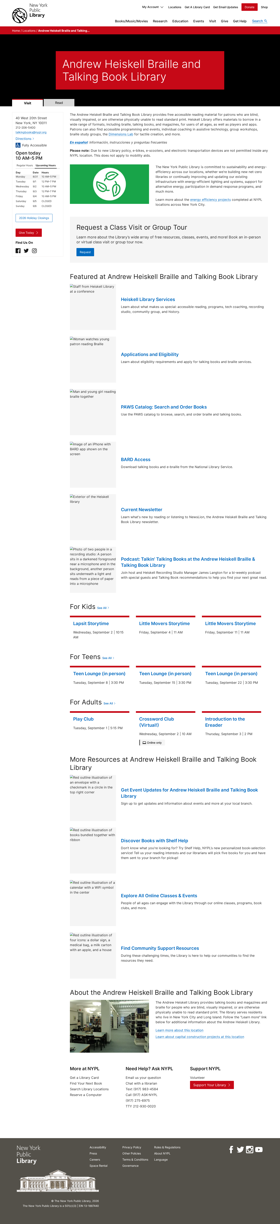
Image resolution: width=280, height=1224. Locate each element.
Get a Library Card (84, 1078)
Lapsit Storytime (91, 623)
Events (198, 21)
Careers (95, 1159)
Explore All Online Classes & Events (159, 895)
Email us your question (143, 1078)
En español (79, 142)
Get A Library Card (197, 7)
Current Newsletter (141, 509)
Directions (23, 139)
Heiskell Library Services (148, 299)
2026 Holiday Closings (34, 218)
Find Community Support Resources (160, 948)
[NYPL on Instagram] (249, 1149)
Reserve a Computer (86, 1095)
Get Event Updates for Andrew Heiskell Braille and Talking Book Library (189, 793)
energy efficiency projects (210, 200)
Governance (130, 1165)
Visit (212, 21)
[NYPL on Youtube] (259, 1149)
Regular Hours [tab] (25, 165)
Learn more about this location (179, 1030)
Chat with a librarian (141, 1083)
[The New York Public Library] (29, 13)
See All (101, 607)
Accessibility (98, 1147)
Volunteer (197, 1078)
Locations (174, 7)
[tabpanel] (38, 190)
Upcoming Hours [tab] (46, 165)
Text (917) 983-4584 (142, 1089)
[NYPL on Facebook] (231, 1149)
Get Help (240, 21)
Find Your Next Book (86, 1083)
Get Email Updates (225, 7)
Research (160, 21)
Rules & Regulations (167, 1147)
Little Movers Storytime (164, 623)
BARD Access (135, 459)
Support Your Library (209, 1085)
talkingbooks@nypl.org (31, 132)
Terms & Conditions (135, 1159)
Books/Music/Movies (131, 21)
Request (85, 252)
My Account (150, 7)
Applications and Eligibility (150, 354)
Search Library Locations (89, 1089)
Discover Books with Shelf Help (154, 840)
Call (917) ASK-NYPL (141, 1095)
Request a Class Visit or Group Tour (131, 227)
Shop (264, 7)
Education (180, 21)
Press (93, 1153)
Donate (249, 7)
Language (161, 1159)
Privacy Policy (131, 1147)
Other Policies (131, 1153)
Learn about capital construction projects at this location (200, 1037)
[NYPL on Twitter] (240, 1149)
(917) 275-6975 (138, 1100)
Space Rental (98, 1165)
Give (224, 21)
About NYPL (162, 1153)
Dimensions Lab (121, 134)
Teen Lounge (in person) (99, 673)
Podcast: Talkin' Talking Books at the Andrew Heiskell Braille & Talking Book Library (188, 562)
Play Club (83, 719)
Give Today (26, 232)
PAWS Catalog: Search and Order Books (164, 407)
